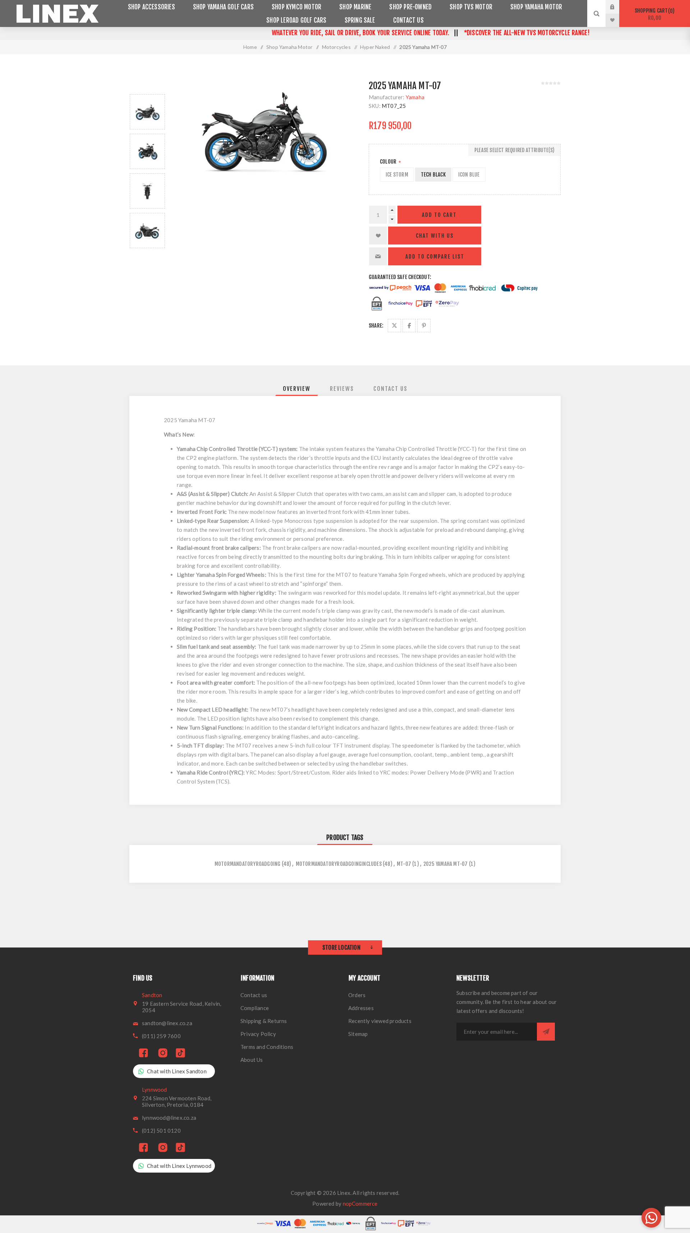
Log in (617, 7)
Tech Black (433, 174)
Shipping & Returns (263, 1021)
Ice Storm (397, 174)
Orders (356, 995)
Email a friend (378, 256)
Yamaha (415, 97)
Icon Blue (469, 174)
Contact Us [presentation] (390, 388)
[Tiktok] (180, 1053)
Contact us (253, 995)
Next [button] (147, 256)
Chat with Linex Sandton (177, 1071)
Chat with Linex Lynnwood (179, 1166)
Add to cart (439, 214)
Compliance (254, 1008)
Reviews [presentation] (342, 388)
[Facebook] (143, 1053)
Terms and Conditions (266, 1047)
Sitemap (358, 1034)
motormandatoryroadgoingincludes (339, 863)
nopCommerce (360, 1203)
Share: (376, 325)
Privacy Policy (258, 1034)
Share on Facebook (409, 325)
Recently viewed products (379, 1021)
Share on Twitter (394, 325)
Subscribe (546, 1032)
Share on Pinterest (424, 325)
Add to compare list (434, 256)
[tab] (297, 389)
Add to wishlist (378, 236)
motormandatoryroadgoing (248, 863)
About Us (251, 1059)
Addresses (361, 1008)
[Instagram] (163, 1053)
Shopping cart (653, 14)
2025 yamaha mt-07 (445, 863)
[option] (147, 112)
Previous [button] (147, 85)
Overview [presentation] (296, 388)
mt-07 (404, 863)
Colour (388, 161)
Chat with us (435, 235)
